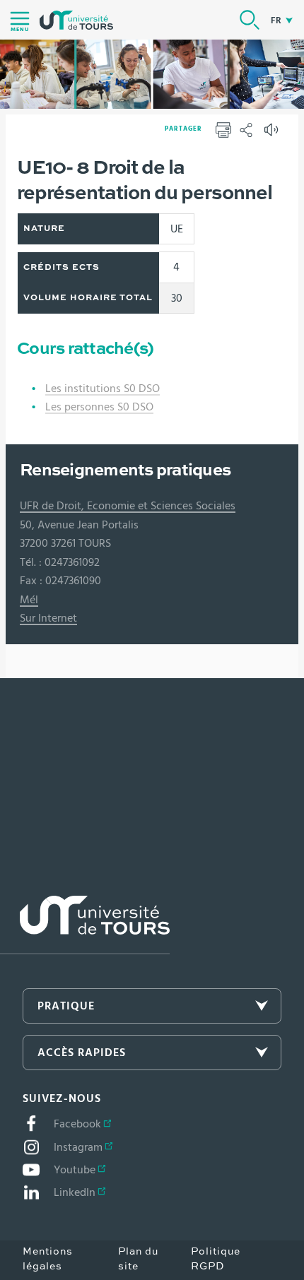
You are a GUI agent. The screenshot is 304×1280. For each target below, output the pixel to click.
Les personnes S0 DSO (99, 407)
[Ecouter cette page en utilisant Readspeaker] (272, 134)
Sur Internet (48, 618)
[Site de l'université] (85, 925)
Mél (29, 599)
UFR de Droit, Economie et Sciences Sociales (127, 505)
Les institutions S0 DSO (102, 388)
